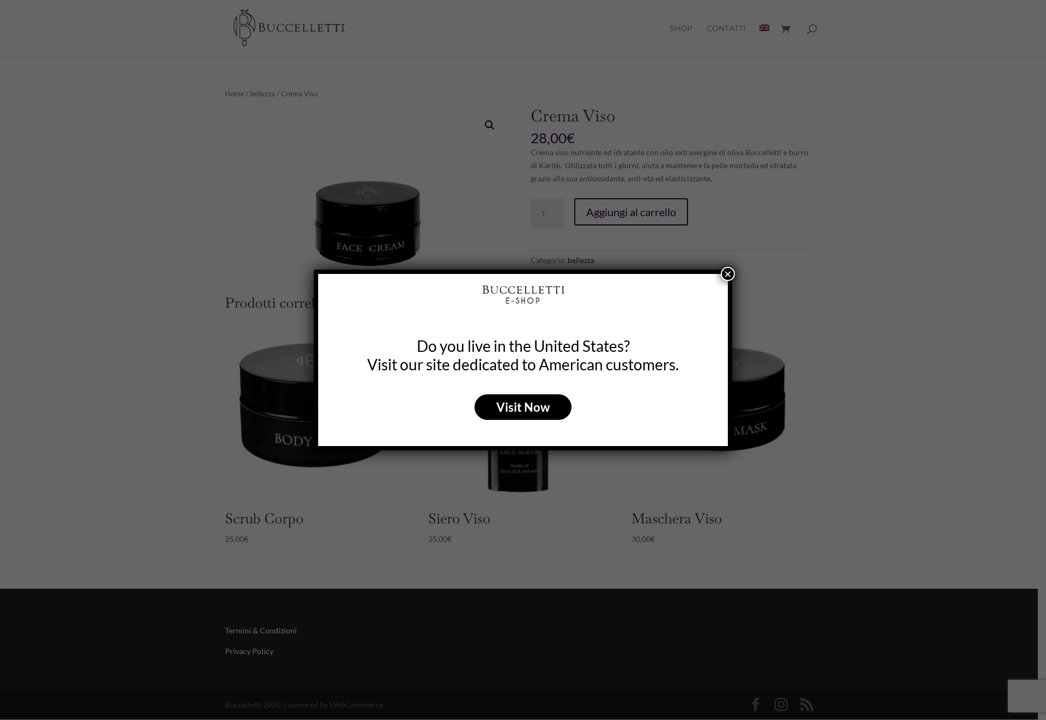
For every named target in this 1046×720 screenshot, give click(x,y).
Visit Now (523, 407)
